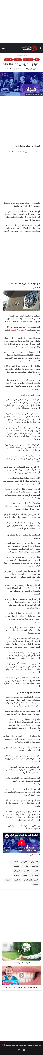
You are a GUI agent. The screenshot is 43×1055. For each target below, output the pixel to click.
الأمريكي (34, 862)
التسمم (34, 866)
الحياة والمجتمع (28, 59)
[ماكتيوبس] (29, 48)
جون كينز (34, 875)
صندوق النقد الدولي (30, 880)
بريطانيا (16, 871)
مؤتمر (35, 884)
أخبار (17, 55)
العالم (26, 871)
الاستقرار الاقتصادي (18, 330)
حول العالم (18, 59)
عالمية (16, 880)
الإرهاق (23, 862)
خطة (24, 875)
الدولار (35, 871)
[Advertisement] (21, 21)
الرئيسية (22, 55)
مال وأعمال (8, 59)
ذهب (16, 875)
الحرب (25, 866)
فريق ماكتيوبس (32, 69)
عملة (7, 880)
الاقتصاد (13, 862)
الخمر (16, 866)
